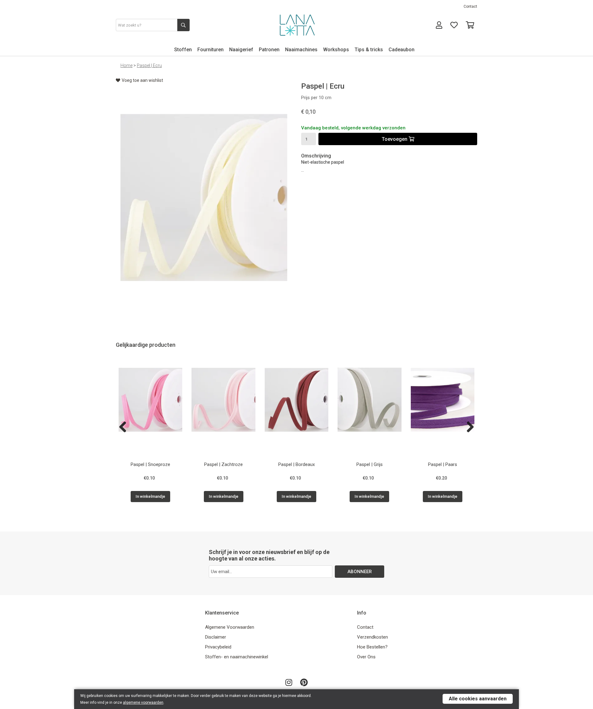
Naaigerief (241, 49)
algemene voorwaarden (143, 702)
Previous (125, 427)
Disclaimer (215, 637)
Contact (470, 6)
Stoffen (183, 49)
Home (126, 65)
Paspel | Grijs (369, 464)
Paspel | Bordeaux (296, 464)
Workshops (336, 49)
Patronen (269, 49)
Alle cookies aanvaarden (478, 699)
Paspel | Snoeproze (150, 464)
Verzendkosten (372, 637)
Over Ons (366, 657)
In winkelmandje (150, 496)
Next (468, 427)
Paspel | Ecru (149, 65)
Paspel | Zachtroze (223, 464)
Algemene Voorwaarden (229, 627)
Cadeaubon (401, 49)
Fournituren (210, 49)
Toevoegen (395, 139)
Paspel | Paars (442, 464)
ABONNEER (359, 571)
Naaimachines (301, 49)
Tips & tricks (369, 49)
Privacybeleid (218, 647)
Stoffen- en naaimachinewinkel (236, 657)
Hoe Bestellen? (372, 647)
